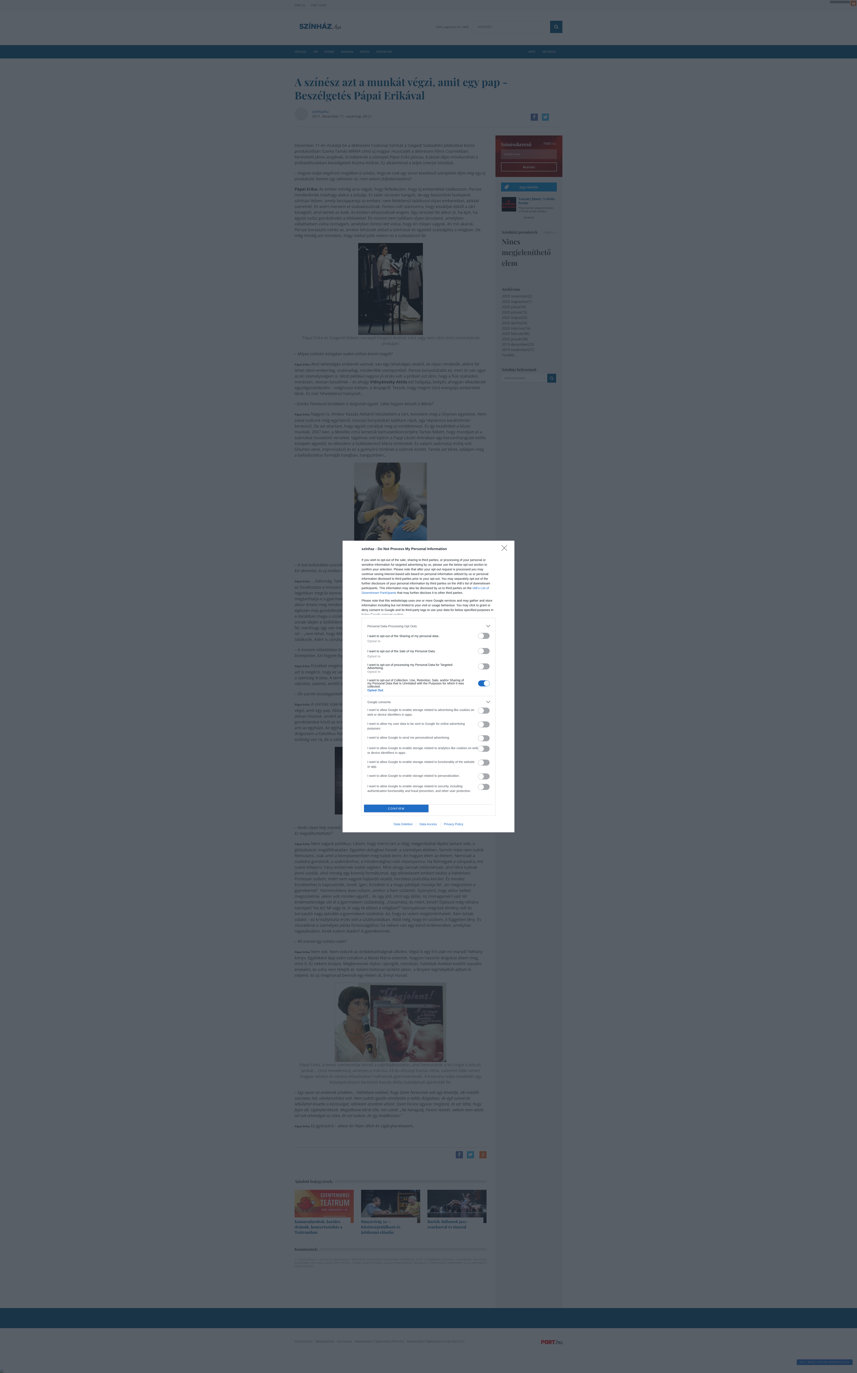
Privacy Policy (453, 824)
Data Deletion (403, 824)
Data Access (428, 824)
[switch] (484, 636)
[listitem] (428, 626)
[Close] (505, 549)
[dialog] (428, 686)
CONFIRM (396, 808)
